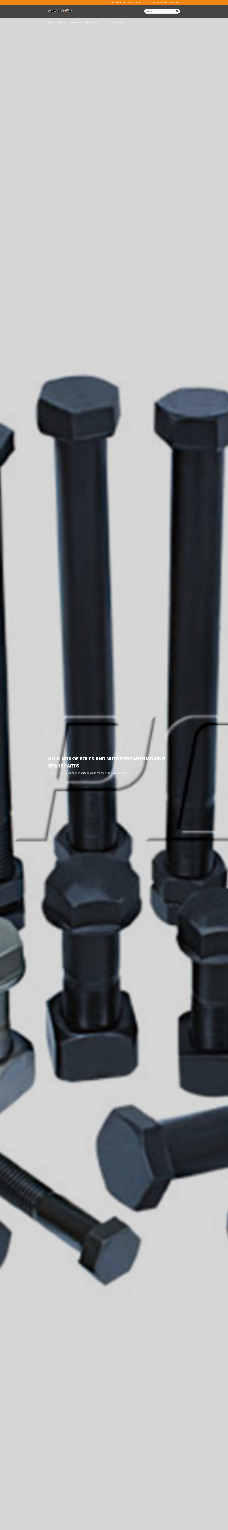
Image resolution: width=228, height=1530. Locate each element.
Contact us (118, 22)
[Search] (177, 11)
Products (75, 22)
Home (50, 22)
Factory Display (91, 22)
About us (62, 22)
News (106, 22)
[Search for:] (147, 11)
